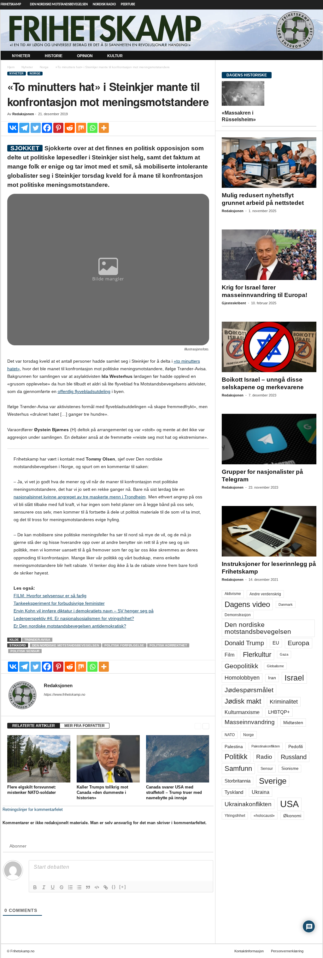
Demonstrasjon (238, 615)
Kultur (115, 56)
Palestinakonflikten (265, 746)
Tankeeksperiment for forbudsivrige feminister (59, 603)
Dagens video (247, 604)
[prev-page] (198, 726)
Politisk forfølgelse (124, 645)
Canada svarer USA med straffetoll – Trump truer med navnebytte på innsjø (174, 792)
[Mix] (81, 128)
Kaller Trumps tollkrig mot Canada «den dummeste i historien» (102, 792)
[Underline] (52, 887)
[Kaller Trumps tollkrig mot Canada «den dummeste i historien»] (108, 758)
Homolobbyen (242, 678)
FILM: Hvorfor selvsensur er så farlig (50, 595)
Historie (53, 56)
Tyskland (234, 792)
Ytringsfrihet (235, 815)
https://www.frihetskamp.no (64, 694)
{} (114, 886)
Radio (264, 756)
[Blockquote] (88, 887)
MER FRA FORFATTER (84, 725)
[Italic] (43, 887)
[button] (313, 56)
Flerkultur (257, 654)
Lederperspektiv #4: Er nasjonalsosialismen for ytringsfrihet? (74, 618)
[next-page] (206, 726)
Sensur (267, 768)
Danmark (286, 604)
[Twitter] (36, 128)
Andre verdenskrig (265, 594)
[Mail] (47, 703)
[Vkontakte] (13, 128)
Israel (294, 677)
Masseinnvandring (250, 722)
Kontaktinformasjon (249, 951)
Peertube (128, 4)
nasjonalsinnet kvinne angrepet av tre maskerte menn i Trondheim (80, 496)
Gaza (284, 654)
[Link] (105, 887)
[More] (104, 128)
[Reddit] (70, 128)
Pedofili (295, 746)
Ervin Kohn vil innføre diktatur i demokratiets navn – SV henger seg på (84, 610)
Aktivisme (233, 594)
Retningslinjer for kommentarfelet (33, 809)
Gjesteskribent (234, 303)
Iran (272, 677)
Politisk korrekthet (168, 645)
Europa (298, 642)
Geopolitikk (241, 665)
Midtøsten (293, 722)
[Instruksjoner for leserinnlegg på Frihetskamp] (269, 531)
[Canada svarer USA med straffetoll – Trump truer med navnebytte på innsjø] (177, 758)
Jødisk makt (243, 701)
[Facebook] (47, 128)
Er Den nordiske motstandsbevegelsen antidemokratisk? (70, 625)
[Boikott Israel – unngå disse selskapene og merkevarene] (269, 347)
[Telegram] (318, 4)
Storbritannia (237, 780)
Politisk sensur (24, 651)
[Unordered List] (79, 887)
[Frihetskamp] (162, 30)
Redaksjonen (23, 114)
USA (289, 804)
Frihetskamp (11, 4)
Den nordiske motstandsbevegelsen (59, 4)
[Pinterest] (58, 128)
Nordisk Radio (104, 4)
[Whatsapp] (92, 128)
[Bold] (35, 887)
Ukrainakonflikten (248, 804)
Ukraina (260, 792)
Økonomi (292, 815)
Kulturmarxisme (242, 712)
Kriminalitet (284, 702)
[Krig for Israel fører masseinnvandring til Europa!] (269, 254)
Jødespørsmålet (249, 689)
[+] (122, 886)
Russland (294, 756)
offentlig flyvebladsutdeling (84, 391)
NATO (230, 735)
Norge (44, 67)
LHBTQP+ (279, 712)
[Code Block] (96, 887)
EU (276, 643)
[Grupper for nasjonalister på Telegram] (269, 439)
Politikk (236, 757)
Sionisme (289, 768)
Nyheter (21, 56)
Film (229, 655)
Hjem (11, 67)
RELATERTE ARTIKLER (33, 725)
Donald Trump (244, 643)
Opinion (85, 56)
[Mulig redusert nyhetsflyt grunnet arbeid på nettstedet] (269, 162)
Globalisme (275, 666)
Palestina (234, 746)
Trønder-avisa (37, 639)
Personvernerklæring (287, 951)
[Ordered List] (70, 887)
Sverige (272, 781)
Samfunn (238, 768)
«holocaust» (264, 815)
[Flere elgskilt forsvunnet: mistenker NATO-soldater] (38, 758)
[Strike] (61, 887)
